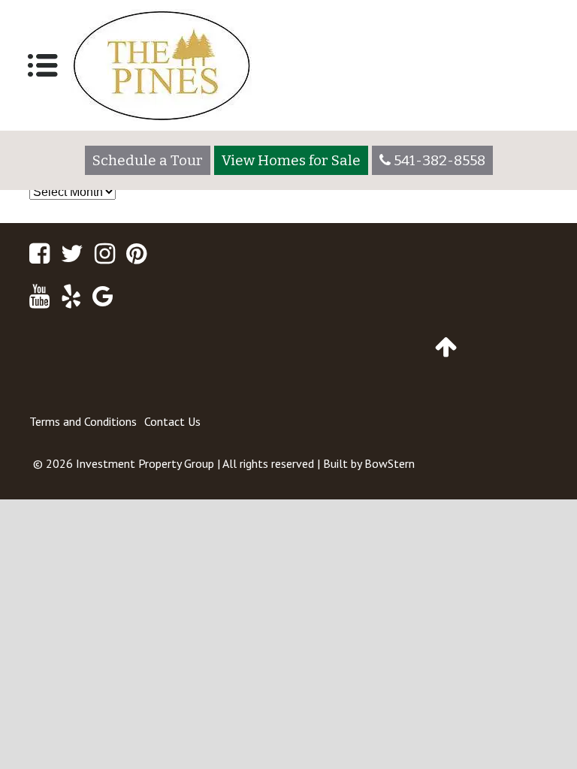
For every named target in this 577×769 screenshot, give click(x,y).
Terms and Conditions (83, 421)
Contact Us (172, 421)
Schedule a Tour (147, 160)
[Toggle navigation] (43, 65)
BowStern (389, 463)
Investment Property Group (145, 463)
